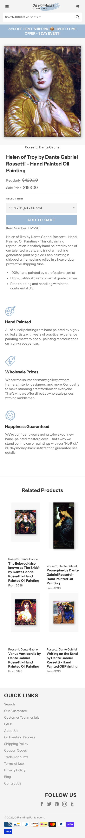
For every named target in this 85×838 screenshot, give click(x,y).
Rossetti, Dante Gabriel (42, 147)
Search (9, 704)
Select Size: (14, 198)
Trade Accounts (16, 757)
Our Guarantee (15, 711)
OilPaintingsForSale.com (29, 817)
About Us (11, 730)
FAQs (8, 724)
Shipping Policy (16, 744)
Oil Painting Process (19, 737)
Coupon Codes (15, 750)
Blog (7, 777)
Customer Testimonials (21, 717)
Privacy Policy (14, 770)
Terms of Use (14, 763)
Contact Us (12, 783)
